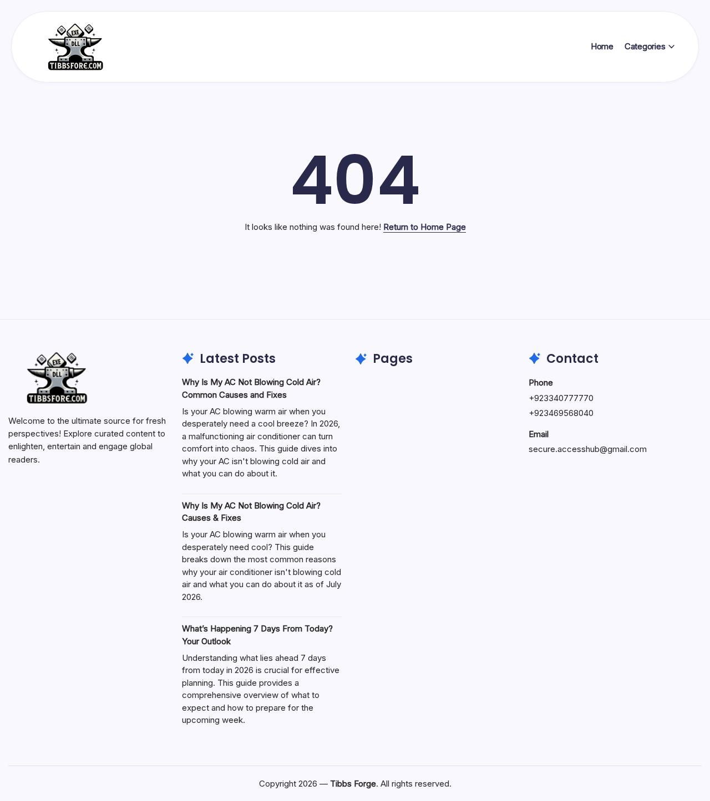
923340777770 (564, 398)
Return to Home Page (424, 227)
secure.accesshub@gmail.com (588, 449)
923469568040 (564, 413)
